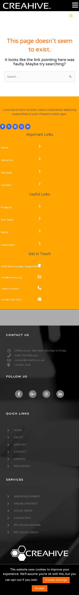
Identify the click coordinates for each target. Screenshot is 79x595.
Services (6, 172)
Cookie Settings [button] (56, 580)
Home (4, 147)
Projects (6, 207)
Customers (8, 245)
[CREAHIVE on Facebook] (2, 126)
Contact (6, 185)
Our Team (7, 219)
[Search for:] (39, 76)
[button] (75, 5)
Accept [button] (40, 588)
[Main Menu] (71, 15)
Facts (4, 232)
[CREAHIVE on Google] (15, 126)
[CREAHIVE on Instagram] (21, 126)
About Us (7, 160)
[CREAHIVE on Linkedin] (27, 126)
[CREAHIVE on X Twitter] (9, 126)
